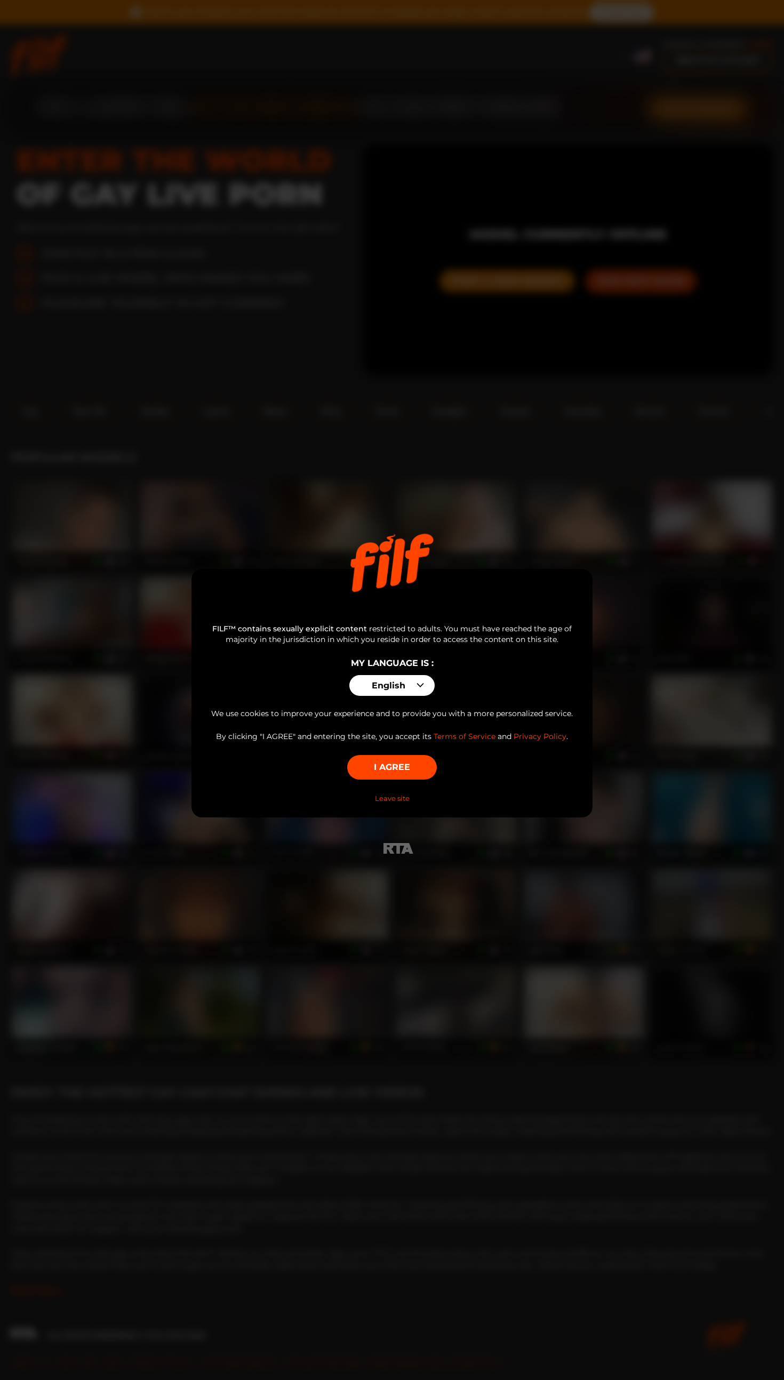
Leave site (392, 798)
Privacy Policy (540, 736)
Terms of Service (464, 736)
